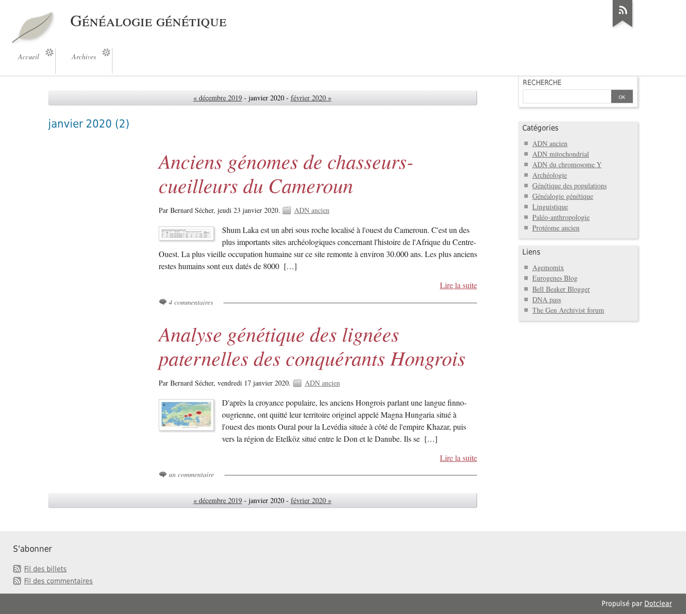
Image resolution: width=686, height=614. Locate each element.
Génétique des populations (569, 185)
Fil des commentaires (58, 581)
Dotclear (658, 603)
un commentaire (191, 474)
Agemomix (548, 267)
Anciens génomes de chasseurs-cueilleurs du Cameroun (286, 172)
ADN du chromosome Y (567, 164)
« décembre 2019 (217, 97)
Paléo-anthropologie (561, 217)
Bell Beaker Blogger (561, 289)
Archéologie (549, 175)
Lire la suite (458, 285)
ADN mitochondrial (560, 154)
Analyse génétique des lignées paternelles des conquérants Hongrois (312, 345)
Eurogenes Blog (555, 278)
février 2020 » (311, 97)
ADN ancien (311, 210)
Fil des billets (45, 569)
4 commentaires (191, 302)
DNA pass (546, 299)
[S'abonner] (623, 27)
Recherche (542, 82)
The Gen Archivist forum (568, 310)
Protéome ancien (556, 227)
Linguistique (550, 206)
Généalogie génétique (562, 196)
